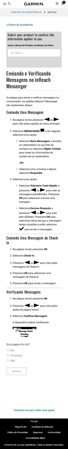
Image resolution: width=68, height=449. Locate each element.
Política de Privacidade (17, 432)
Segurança (38, 432)
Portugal (34, 421)
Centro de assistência (26, 12)
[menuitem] (9, 4)
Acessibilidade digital (35, 438)
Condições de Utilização (42, 427)
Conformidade (54, 432)
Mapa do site (21, 427)
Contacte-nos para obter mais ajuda (34, 410)
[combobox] (34, 53)
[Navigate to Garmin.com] (34, 4)
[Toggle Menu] (2, 3)
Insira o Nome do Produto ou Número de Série (30, 45)
